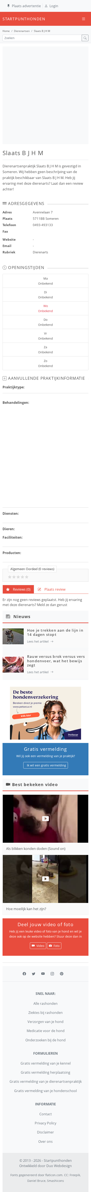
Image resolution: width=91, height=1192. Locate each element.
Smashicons (55, 1181)
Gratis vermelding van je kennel (46, 1063)
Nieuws (21, 616)
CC (66, 1175)
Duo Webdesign (59, 1165)
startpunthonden (6, 18)
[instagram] (52, 973)
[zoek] (85, 38)
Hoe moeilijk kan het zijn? (26, 909)
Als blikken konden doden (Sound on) (35, 848)
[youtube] (43, 973)
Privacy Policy (45, 1123)
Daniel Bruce (36, 1181)
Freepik (75, 1175)
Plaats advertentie (26, 6)
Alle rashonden (45, 1003)
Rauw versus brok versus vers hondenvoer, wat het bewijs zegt (56, 661)
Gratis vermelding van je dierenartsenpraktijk (46, 1081)
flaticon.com (53, 1175)
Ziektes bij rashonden (45, 1012)
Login (54, 6)
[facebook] (24, 973)
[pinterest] (61, 973)
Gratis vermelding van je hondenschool (45, 1090)
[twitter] (33, 973)
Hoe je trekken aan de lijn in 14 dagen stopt (55, 632)
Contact (45, 1114)
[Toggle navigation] (83, 19)
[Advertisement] (45, 95)
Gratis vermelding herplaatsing (45, 1072)
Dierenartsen (22, 31)
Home (6, 31)
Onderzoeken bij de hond (45, 1040)
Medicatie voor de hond (46, 1030)
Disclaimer (45, 1132)
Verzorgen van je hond (45, 1021)
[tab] (18, 589)
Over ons (45, 1141)
